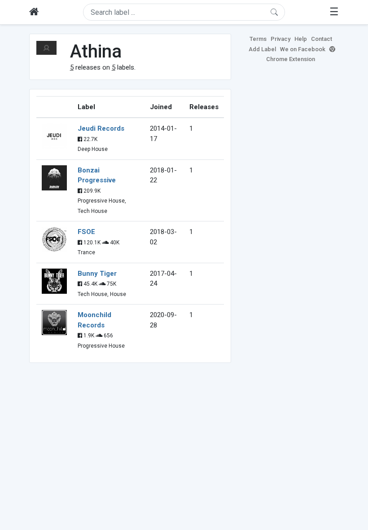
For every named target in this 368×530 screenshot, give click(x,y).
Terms (258, 38)
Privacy (280, 38)
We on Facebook (302, 49)
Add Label (262, 49)
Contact (321, 38)
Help (300, 38)
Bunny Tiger (97, 273)
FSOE (86, 232)
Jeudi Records (101, 128)
